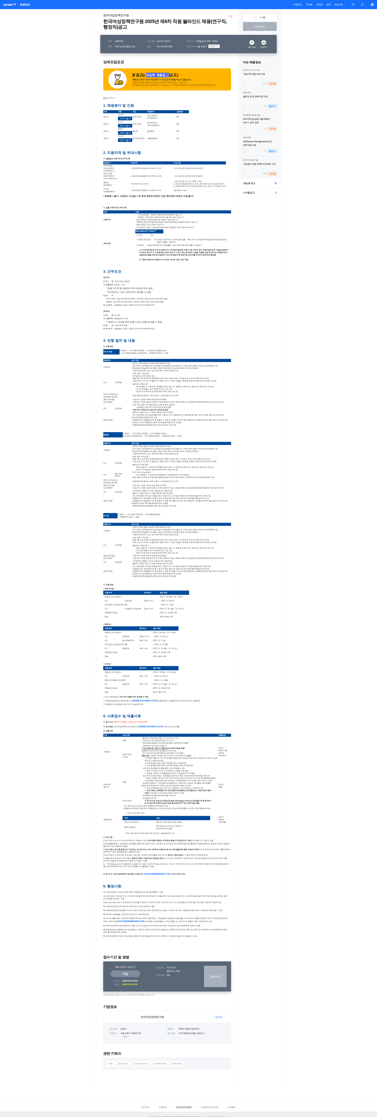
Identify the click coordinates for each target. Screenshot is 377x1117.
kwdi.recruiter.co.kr (145, 700)
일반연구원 (123, 1063)
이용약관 (162, 1107)
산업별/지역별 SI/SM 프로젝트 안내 (259, 164)
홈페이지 (272, 106)
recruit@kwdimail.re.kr (157, 873)
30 (276, 183)
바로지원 (272, 84)
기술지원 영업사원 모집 (254, 74)
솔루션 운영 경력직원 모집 (255, 96)
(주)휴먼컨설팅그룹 (251, 115)
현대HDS (247, 92)
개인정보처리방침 (183, 1107)
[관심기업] (132, 15)
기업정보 (218, 1017)
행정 (111, 1063)
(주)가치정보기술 (250, 160)
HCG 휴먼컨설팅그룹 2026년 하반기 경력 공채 (256, 121)
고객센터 (231, 1107)
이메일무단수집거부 (209, 1107)
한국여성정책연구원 (116, 15)
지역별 (309, 4)
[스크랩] (244, 83)
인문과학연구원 (140, 1063)
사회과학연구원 (159, 1063)
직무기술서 (125, 118)
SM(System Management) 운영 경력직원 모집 (257, 143)
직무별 (319, 4)
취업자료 (338, 4)
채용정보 (298, 4)
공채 (328, 4)
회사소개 (145, 1107)
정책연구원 (177, 1063)
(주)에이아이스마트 (251, 70)
